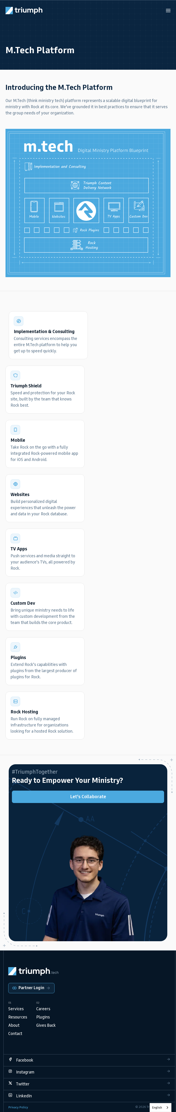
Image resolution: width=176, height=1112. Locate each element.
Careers (43, 1008)
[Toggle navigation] (168, 11)
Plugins (43, 1017)
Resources (17, 1017)
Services (16, 1008)
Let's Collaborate (88, 796)
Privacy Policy (18, 1107)
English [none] (157, 1107)
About (13, 1025)
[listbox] (160, 1107)
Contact (15, 1033)
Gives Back (46, 1025)
